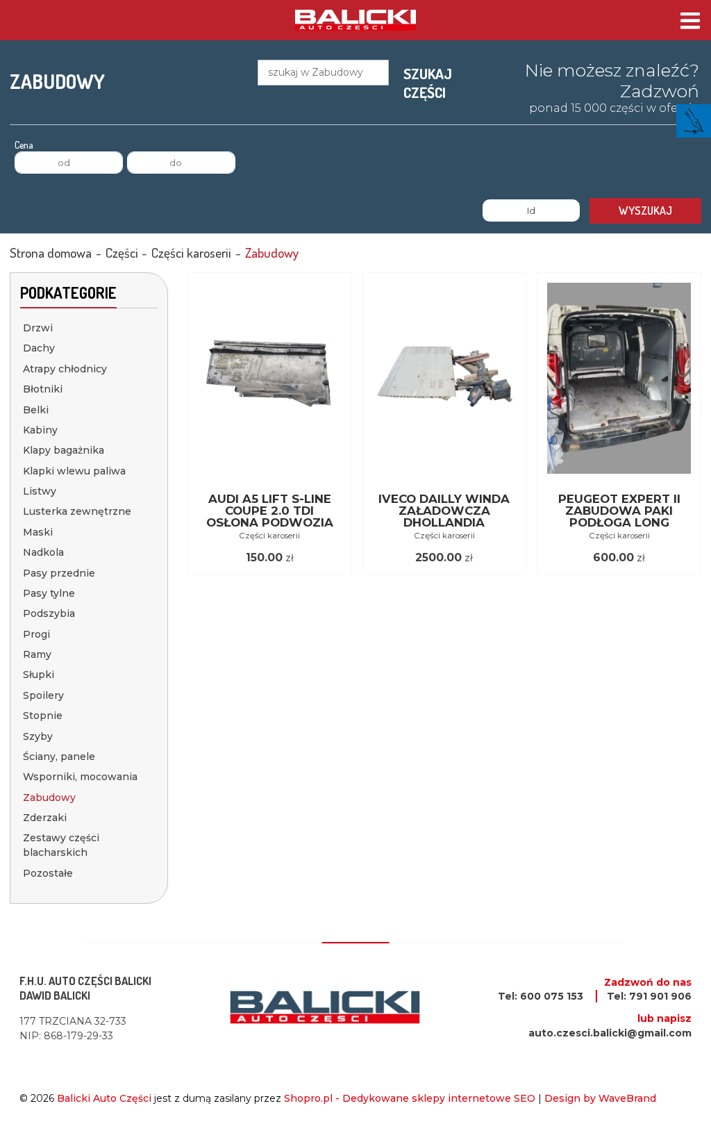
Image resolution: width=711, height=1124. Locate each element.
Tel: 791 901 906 (649, 996)
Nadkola (43, 552)
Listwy (39, 491)
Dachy (39, 348)
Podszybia (49, 613)
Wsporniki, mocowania (80, 776)
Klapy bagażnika (63, 450)
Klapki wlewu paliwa (74, 471)
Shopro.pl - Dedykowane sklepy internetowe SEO (409, 1098)
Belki (36, 410)
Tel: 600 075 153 (540, 996)
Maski (38, 532)
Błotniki (42, 389)
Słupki (38, 674)
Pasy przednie (59, 573)
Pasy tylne (49, 593)
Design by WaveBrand (600, 1098)
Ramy (37, 654)
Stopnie (42, 715)
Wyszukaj (645, 210)
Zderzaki (45, 817)
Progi (36, 634)
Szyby (38, 736)
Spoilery (43, 695)
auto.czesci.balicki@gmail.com (610, 1033)
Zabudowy (49, 797)
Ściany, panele (59, 756)
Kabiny (40, 430)
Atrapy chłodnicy (65, 369)
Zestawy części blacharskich (61, 845)
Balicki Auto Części (104, 1098)
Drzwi (38, 328)
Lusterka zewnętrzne (77, 511)
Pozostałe (48, 873)
